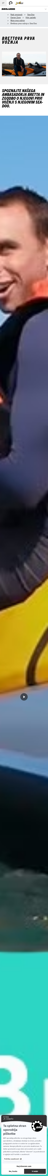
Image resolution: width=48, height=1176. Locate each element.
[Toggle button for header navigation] (3, 3)
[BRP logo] (11, 3)
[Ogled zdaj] (24, 697)
